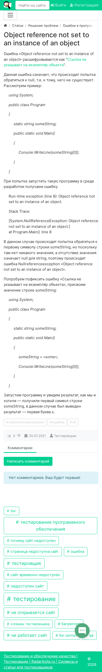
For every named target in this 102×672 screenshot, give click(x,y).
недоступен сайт (27, 586)
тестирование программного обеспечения (52, 525)
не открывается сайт (32, 612)
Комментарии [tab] (20, 447)
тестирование (33, 599)
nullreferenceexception (26, 422)
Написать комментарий (28, 461)
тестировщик (25, 563)
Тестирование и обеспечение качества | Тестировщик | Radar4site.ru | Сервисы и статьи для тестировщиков (41, 662)
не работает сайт (28, 635)
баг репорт (67, 635)
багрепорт (70, 624)
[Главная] (5, 26)
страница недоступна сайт (34, 551)
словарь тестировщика (30, 624)
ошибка (58, 422)
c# (74, 422)
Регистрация (86, 5)
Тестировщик (65, 436)
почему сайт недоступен (33, 540)
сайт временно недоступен (35, 575)
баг (13, 511)
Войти (60, 5)
